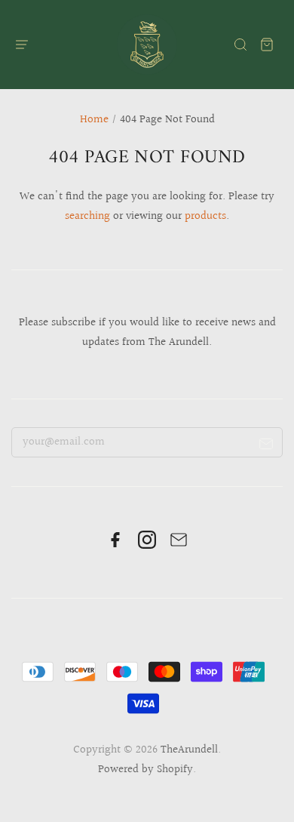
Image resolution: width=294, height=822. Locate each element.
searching (87, 216)
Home (94, 119)
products (205, 216)
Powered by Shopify (145, 769)
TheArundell (189, 750)
